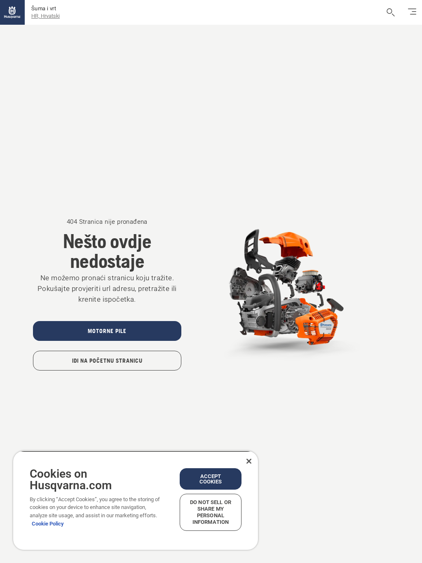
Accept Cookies (210, 479)
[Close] (249, 461)
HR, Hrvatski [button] (45, 16)
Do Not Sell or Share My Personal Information (210, 512)
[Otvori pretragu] (391, 12)
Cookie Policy (48, 524)
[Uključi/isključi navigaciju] (412, 12)
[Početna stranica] (12, 12)
